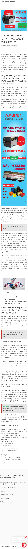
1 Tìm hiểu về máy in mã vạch (12, 457)
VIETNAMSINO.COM (8, 1)
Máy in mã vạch (8, 455)
